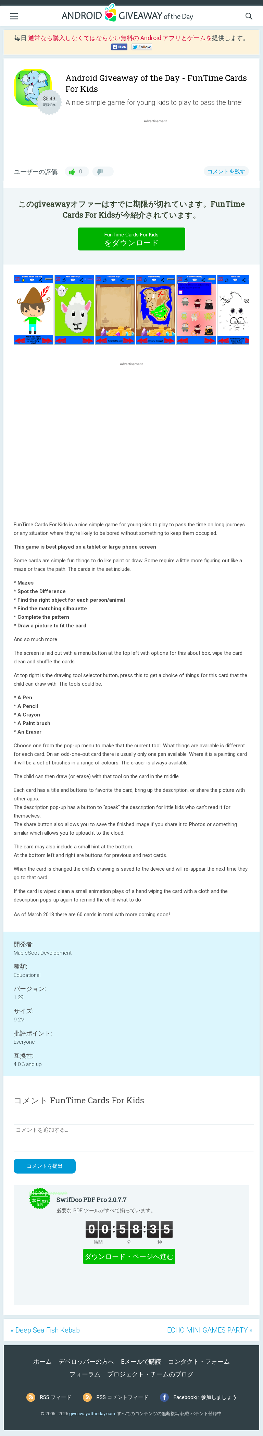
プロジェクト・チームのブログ (150, 1374)
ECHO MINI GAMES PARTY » (209, 1330)
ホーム (42, 1361)
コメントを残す (226, 171)
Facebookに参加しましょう (205, 1397)
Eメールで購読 (141, 1361)
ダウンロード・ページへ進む (129, 1256)
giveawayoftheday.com (92, 1413)
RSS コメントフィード (122, 1397)
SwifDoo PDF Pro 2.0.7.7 (92, 1199)
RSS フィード (55, 1397)
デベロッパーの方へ (86, 1361)
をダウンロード (131, 239)
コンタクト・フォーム (199, 1361)
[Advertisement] (159, 141)
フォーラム (85, 1374)
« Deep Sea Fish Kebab (45, 1330)
